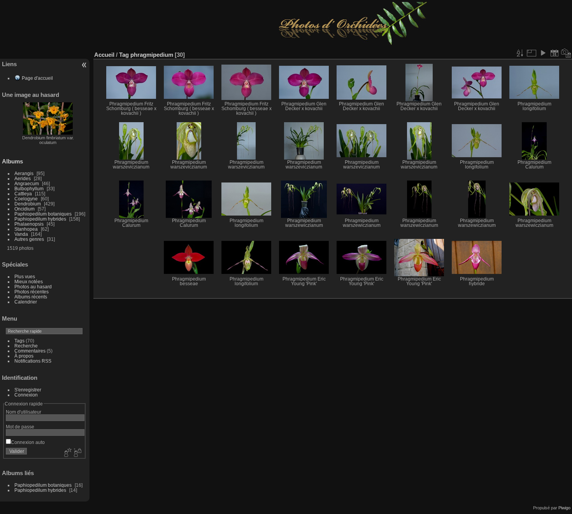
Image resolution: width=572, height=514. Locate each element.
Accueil (104, 54)
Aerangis (23, 173)
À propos (23, 355)
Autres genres (29, 239)
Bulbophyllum (29, 188)
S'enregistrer (27, 389)
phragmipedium (151, 54)
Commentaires (30, 350)
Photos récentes (31, 291)
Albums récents (30, 296)
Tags (19, 340)
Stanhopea (26, 229)
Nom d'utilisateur (23, 411)
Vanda (21, 234)
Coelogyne (26, 198)
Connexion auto (28, 442)
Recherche (26, 345)
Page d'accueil (37, 78)
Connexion (26, 394)
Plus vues (24, 276)
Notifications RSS (32, 360)
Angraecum (26, 183)
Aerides (22, 178)
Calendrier (25, 301)
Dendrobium (27, 203)
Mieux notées (28, 281)
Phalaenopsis (29, 223)
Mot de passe (20, 426)
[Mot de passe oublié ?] (77, 453)
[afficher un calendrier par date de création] (566, 53)
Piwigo (564, 507)
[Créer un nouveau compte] (67, 453)
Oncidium (24, 208)
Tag (124, 54)
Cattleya (23, 193)
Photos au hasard (33, 286)
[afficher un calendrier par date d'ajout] (554, 53)
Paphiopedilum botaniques (43, 213)
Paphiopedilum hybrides (40, 218)
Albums (12, 161)
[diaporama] (543, 53)
